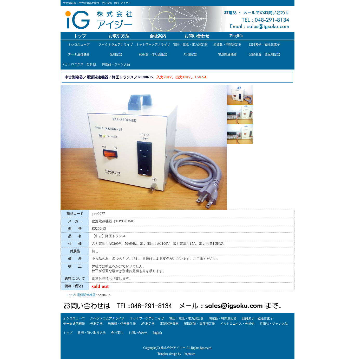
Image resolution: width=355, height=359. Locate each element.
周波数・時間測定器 (227, 44)
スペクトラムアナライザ (116, 44)
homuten (190, 354)
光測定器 (116, 54)
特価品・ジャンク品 (116, 64)
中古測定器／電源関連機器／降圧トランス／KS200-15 (109, 77)
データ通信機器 (79, 54)
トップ (80, 36)
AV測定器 (190, 54)
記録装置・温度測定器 (264, 54)
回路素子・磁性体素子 (264, 44)
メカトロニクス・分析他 (79, 64)
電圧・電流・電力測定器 (190, 44)
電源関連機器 (227, 54)
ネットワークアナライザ (153, 44)
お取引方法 (119, 36)
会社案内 (158, 36)
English (236, 36)
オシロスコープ (79, 44)
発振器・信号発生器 (153, 54)
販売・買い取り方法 (92, 333)
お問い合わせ (197, 36)
